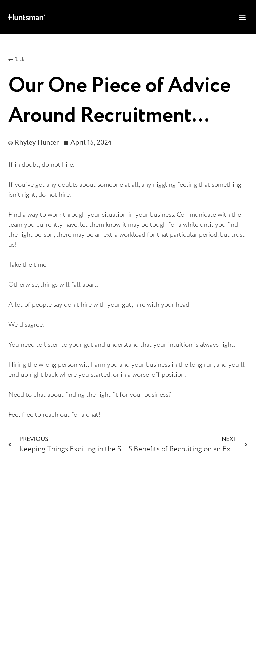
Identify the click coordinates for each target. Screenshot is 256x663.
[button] (242, 17)
